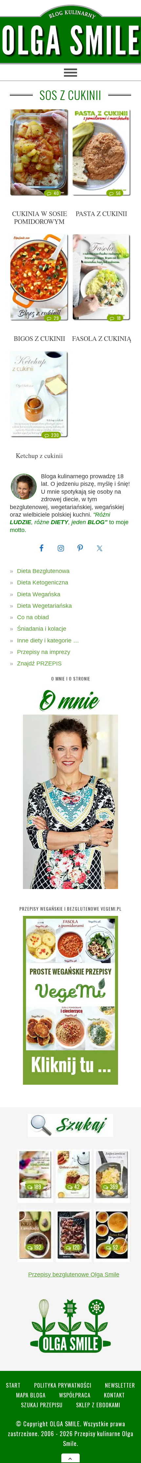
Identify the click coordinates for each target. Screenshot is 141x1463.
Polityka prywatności (62, 1385)
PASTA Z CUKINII (101, 213)
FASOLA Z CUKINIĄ (101, 338)
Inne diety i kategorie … (48, 640)
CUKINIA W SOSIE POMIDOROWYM (39, 217)
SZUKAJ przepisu (42, 1405)
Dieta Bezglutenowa (43, 571)
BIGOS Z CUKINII (39, 338)
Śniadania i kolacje (41, 628)
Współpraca (75, 1395)
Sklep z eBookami (98, 1405)
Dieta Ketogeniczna (42, 582)
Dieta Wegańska (38, 594)
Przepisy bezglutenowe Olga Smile (73, 1274)
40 (56, 193)
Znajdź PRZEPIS (39, 663)
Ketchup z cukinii (39, 455)
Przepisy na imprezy (43, 652)
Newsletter (120, 1385)
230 (55, 435)
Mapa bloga (31, 1395)
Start (13, 1385)
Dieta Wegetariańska (44, 606)
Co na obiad (33, 617)
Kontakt (114, 1395)
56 (118, 193)
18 (119, 318)
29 (56, 318)
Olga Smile (65, 1423)
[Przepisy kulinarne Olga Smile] (70, 41)
